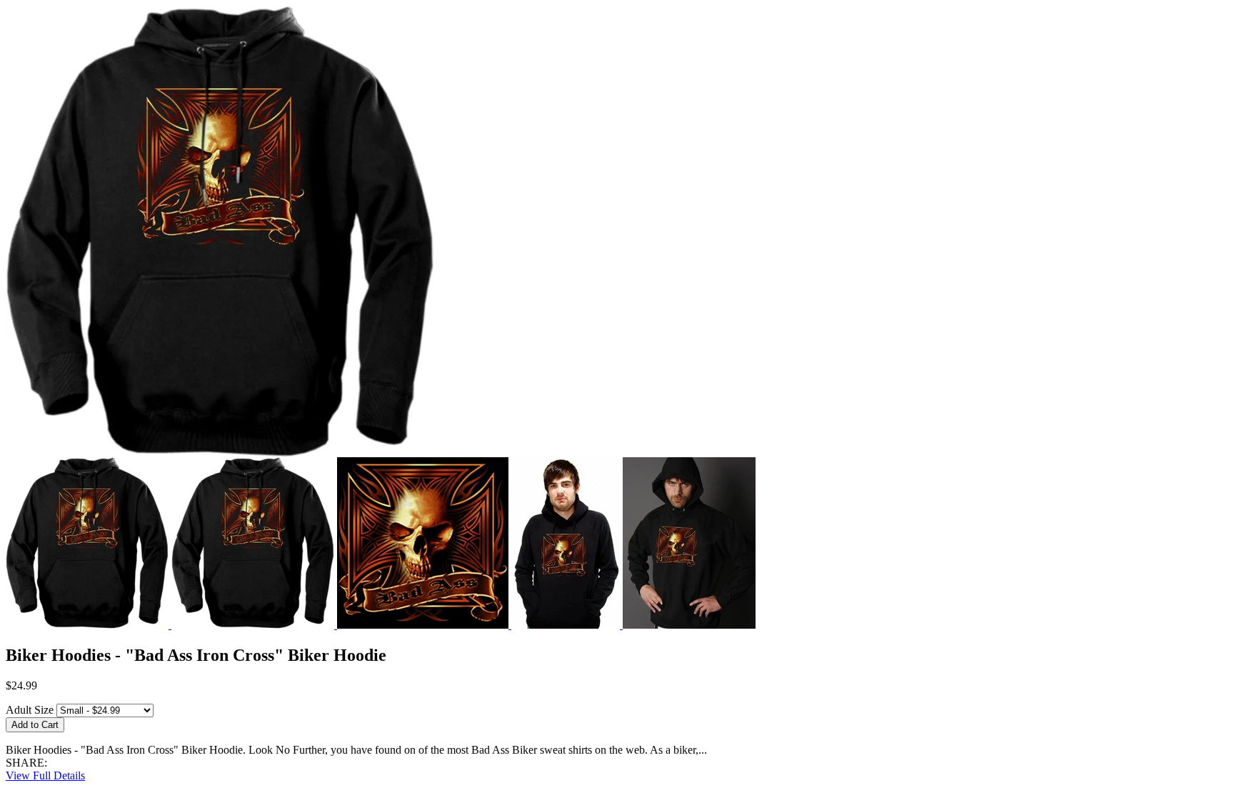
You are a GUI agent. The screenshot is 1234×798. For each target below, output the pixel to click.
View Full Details (45, 775)
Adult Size (30, 710)
